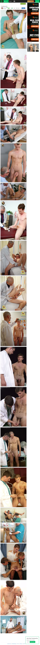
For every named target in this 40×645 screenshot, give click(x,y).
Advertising (14, 643)
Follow (23, 8)
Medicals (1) (29, 42)
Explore (10, 1)
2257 (24, 643)
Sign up (37, 1)
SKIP (28, 641)
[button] (10, 8)
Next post (23, 3)
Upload (6, 1)
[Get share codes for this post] (16, 8)
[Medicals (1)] (33, 48)
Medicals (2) (4, 6)
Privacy (21, 643)
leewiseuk (5, 7)
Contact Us (9, 643)
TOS (18, 643)
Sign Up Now (32, 641)
